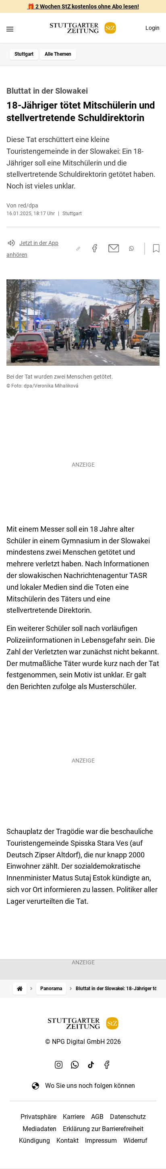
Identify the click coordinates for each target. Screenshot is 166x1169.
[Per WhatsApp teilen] (131, 248)
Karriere (74, 1117)
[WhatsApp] (74, 1064)
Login (152, 28)
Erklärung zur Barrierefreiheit (103, 1129)
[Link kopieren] (78, 248)
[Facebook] (107, 1064)
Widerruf (135, 1140)
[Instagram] (58, 1064)
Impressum (101, 1140)
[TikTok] (91, 1064)
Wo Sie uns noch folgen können (90, 1085)
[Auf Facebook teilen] (95, 248)
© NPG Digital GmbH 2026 (83, 1041)
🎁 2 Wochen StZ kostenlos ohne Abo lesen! (83, 6)
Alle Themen (58, 54)
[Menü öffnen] (9, 29)
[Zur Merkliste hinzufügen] (154, 249)
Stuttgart (24, 54)
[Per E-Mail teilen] (114, 248)
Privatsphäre (38, 1117)
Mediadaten (39, 1129)
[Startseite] (20, 989)
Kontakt (67, 1140)
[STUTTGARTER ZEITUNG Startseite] (83, 28)
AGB (97, 1117)
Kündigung (34, 1140)
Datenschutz (128, 1117)
